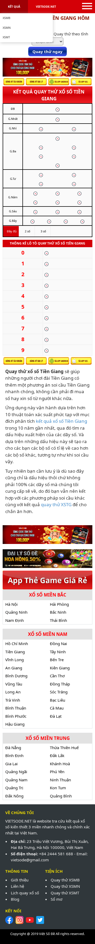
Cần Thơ (57, 675)
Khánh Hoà (60, 763)
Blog (15, 899)
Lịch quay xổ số (25, 892)
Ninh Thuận (60, 779)
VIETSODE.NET (46, 6)
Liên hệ (17, 886)
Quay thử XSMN (65, 886)
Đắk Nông (14, 796)
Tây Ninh (58, 651)
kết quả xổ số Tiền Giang (61, 421)
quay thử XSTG (56, 504)
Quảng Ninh (16, 612)
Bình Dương (16, 675)
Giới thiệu (19, 879)
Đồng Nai (58, 643)
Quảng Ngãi (16, 771)
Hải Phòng (59, 604)
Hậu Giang (15, 724)
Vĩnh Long (14, 659)
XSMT (6, 37)
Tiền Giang (15, 651)
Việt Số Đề (47, 933)
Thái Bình (58, 620)
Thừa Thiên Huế (64, 747)
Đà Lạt (55, 716)
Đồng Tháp (60, 684)
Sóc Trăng (59, 691)
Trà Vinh (12, 700)
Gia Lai (11, 763)
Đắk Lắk (57, 755)
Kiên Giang (60, 667)
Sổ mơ (56, 899)
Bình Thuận (15, 708)
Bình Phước (15, 716)
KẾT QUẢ (14, 6)
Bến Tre (57, 659)
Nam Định (14, 620)
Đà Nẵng (13, 747)
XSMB (6, 18)
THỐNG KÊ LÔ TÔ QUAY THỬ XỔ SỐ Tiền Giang (47, 243)
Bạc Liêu (57, 700)
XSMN (7, 28)
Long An (13, 691)
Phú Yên (57, 771)
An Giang (13, 667)
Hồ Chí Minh (16, 643)
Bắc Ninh (58, 612)
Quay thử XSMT (65, 892)
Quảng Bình (61, 796)
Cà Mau (57, 708)
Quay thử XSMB (65, 879)
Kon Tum (58, 787)
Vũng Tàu (13, 684)
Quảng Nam (16, 779)
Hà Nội (11, 604)
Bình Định (14, 755)
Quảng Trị (14, 787)
